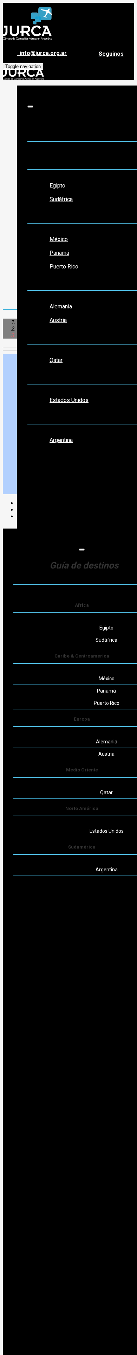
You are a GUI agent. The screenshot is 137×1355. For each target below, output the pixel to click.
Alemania (61, 306)
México (59, 239)
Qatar (56, 360)
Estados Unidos (69, 400)
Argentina (61, 440)
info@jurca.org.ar (42, 53)
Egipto (57, 185)
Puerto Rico (64, 266)
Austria (58, 320)
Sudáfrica (61, 199)
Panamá (59, 253)
